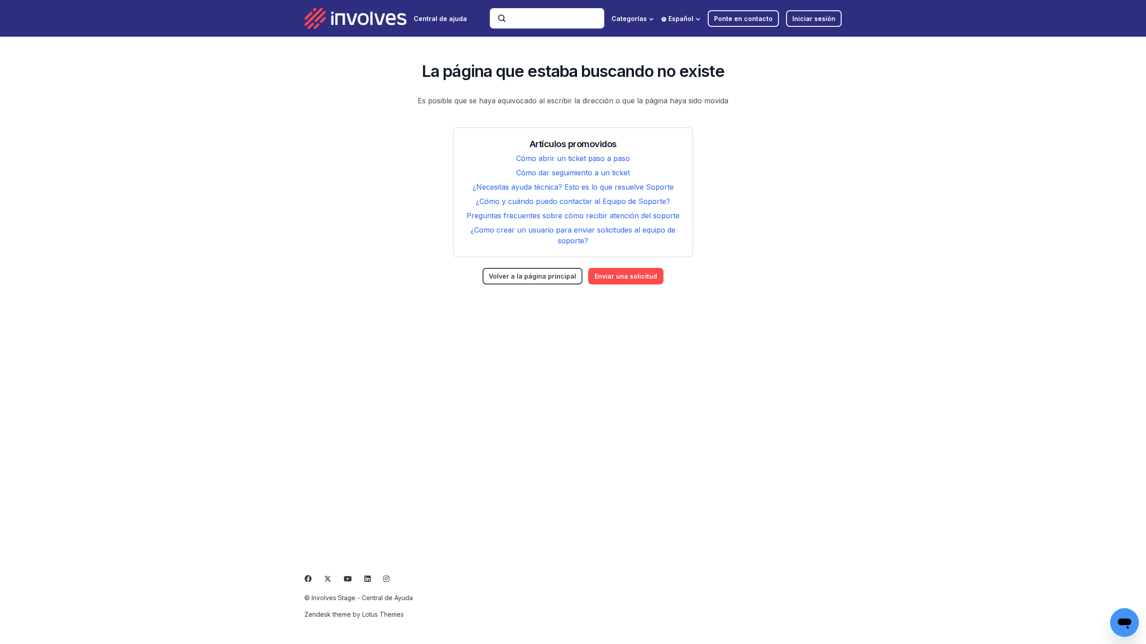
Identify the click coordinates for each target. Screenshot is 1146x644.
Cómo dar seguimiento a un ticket (573, 172)
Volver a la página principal (532, 276)
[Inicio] (355, 18)
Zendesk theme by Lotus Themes (354, 614)
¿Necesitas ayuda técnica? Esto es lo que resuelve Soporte (573, 186)
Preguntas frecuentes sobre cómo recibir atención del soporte (573, 215)
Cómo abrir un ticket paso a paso (573, 158)
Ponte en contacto (743, 18)
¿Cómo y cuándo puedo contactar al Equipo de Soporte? (573, 201)
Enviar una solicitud (625, 276)
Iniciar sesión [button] (813, 18)
